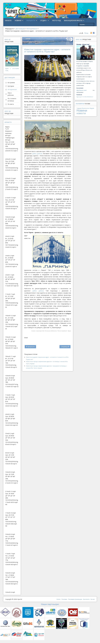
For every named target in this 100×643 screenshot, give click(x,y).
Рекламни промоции (75, 599)
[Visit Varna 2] (47, 41)
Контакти (86, 599)
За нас (92, 599)
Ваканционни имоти (73, 20)
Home (58, 599)
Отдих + (43, 20)
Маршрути (30, 20)
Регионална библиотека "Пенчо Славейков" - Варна (58, 331)
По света (11, 104)
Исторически (12, 89)
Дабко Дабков (37, 153)
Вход (86, 33)
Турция (79, 108)
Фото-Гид (56, 20)
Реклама (64, 599)
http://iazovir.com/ (81, 90)
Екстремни (11, 82)
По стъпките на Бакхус (12, 100)
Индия (91, 108)
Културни (11, 86)
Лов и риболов (11, 94)
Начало (8, 20)
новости (81, 113)
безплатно (85, 108)
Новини (18, 20)
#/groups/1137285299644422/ (84, 96)
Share (26, 338)
